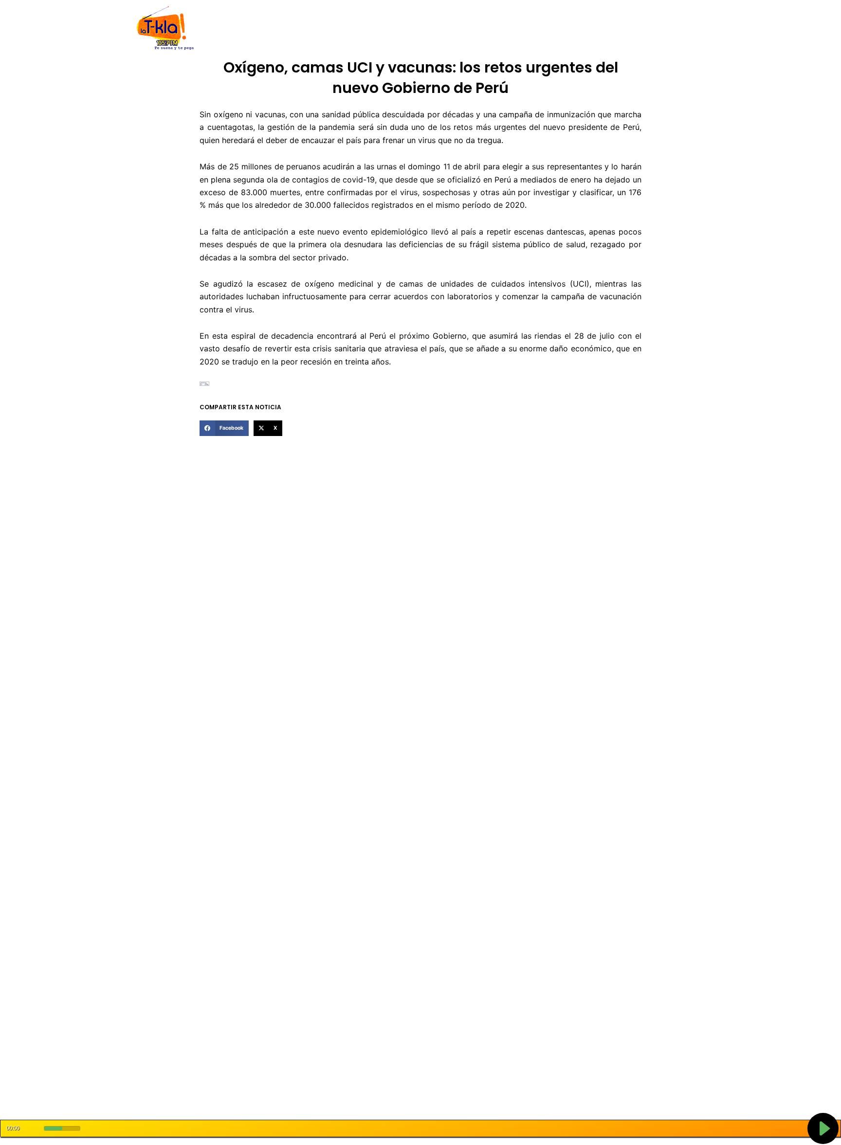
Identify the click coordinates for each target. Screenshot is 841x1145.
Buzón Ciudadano (573, 28)
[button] (224, 428)
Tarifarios (517, 28)
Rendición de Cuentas (396, 28)
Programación (467, 28)
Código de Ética (325, 28)
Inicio (240, 28)
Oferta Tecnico (637, 28)
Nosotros (273, 28)
